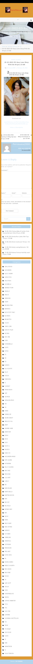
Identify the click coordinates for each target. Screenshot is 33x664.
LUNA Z (7, 481)
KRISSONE (7, 474)
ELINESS (7, 365)
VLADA (6, 636)
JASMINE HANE (9, 428)
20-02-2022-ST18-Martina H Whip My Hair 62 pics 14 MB (8, 136)
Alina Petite (8, 280)
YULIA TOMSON (9, 653)
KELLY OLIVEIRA (9, 467)
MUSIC (6, 516)
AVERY (6, 302)
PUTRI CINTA (8, 555)
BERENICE (7, 309)
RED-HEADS (8, 569)
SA (5, 579)
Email (14, 193)
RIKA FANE (7, 572)
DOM (6, 340)
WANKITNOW (8, 646)
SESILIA (7, 586)
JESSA (6, 439)
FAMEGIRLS (8, 379)
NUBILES (7, 530)
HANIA (6, 411)
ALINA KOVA (8, 277)
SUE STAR (7, 611)
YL (5, 650)
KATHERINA (8, 463)
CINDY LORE (8, 326)
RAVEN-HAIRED (16, 59)
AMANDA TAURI (9, 287)
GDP (6, 393)
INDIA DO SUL (9, 421)
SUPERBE (7, 615)
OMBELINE (8, 537)
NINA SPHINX (8, 527)
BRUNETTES (8, 319)
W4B (6, 643)
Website (24, 193)
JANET (6, 425)
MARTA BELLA (8, 491)
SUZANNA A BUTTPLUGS (12, 618)
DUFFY (6, 347)
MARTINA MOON (9, 495)
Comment (4, 170)
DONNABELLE (9, 344)
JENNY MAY (8, 432)
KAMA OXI (7, 453)
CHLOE (7, 323)
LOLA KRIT (7, 477)
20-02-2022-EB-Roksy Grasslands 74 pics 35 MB (24, 136)
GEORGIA (7, 396)
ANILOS (7, 295)
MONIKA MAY (8, 509)
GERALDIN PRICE (9, 400)
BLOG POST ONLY (10, 312)
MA (5, 484)
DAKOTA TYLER (9, 330)
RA (5, 558)
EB (5, 358)
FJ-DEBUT (7, 386)
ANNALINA (7, 298)
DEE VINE (7, 337)
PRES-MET (7, 551)
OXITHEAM (8, 544)
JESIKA (6, 435)
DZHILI (6, 351)
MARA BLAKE (8, 488)
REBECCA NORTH (9, 565)
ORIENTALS (8, 541)
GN (5, 404)
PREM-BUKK (8, 548)
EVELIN (7, 375)
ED (5, 361)
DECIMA (7, 333)
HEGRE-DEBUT (9, 418)
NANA (6, 520)
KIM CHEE (7, 470)
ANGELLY (7, 291)
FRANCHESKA (8, 389)
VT (5, 639)
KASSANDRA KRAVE (10, 456)
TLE (6, 622)
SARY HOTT (8, 583)
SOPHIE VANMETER (10, 600)
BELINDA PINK (9, 305)
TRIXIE (6, 625)
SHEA (6, 590)
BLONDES (7, 316)
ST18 (6, 604)
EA (5, 354)
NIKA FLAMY (8, 523)
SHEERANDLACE (9, 593)
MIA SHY (7, 502)
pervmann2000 (11, 68)
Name (3, 193)
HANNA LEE (8, 414)
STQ (6, 608)
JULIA (6, 442)
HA (5, 407)
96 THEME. (19, 661)
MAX (6, 498)
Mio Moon (8, 506)
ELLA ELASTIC (8, 368)
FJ (5, 382)
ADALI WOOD (8, 266)
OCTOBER (7, 534)
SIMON (7, 597)
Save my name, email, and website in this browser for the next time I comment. (16, 202)
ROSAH (7, 576)
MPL (6, 513)
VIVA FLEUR (8, 632)
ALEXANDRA (8, 270)
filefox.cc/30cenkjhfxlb (16, 127)
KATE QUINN (8, 460)
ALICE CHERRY (9, 273)
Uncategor (8, 629)
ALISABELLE (8, 284)
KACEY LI (7, 446)
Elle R (6, 372)
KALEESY (7, 449)
